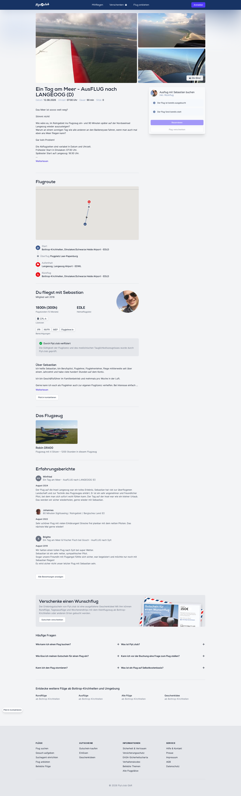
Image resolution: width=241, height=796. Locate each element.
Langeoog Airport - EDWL (67, 266)
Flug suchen (42, 748)
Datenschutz (172, 766)
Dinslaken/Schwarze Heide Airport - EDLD (86, 249)
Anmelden (198, 5)
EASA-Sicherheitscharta (135, 757)
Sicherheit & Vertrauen (134, 748)
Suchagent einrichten (47, 757)
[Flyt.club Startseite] (42, 5)
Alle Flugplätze (130, 770)
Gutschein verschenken (52, 619)
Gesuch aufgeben (45, 752)
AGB (168, 761)
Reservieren (177, 122)
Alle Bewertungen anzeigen (50, 576)
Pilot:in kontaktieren (47, 397)
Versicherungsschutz (133, 752)
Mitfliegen (97, 4)
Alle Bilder (196, 78)
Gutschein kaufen (88, 748)
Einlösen (83, 752)
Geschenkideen (87, 757)
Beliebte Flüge (43, 766)
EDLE (81, 308)
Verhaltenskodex (131, 761)
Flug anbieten (141, 4)
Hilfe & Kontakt (174, 748)
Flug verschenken (177, 129)
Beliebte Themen (131, 766)
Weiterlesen (42, 161)
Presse (169, 752)
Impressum (172, 757)
